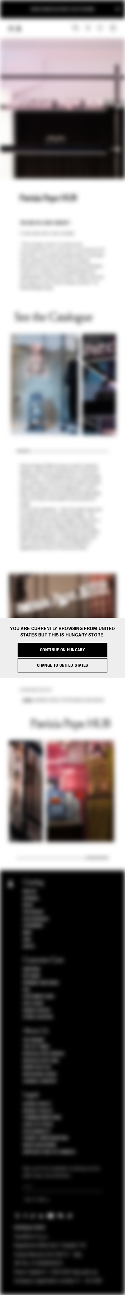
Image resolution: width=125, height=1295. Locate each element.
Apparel (31, 898)
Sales (29, 946)
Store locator (38, 1017)
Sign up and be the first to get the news (62, 9)
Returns (31, 976)
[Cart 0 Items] (114, 28)
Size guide (33, 1003)
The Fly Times (36, 1047)
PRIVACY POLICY (38, 1111)
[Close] (117, 9)
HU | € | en (35, 1200)
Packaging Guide (40, 1074)
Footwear (33, 912)
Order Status (36, 1010)
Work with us (37, 1067)
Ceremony (33, 926)
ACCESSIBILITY (37, 1131)
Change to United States (62, 665)
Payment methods (41, 983)
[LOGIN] (88, 28)
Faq (26, 990)
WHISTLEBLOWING (39, 1145)
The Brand (33, 1040)
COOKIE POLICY (37, 1104)
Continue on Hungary (62, 650)
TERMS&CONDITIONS (42, 1118)
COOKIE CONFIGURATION (45, 1138)
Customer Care (39, 996)
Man (27, 933)
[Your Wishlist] (100, 28)
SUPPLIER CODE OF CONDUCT (49, 1152)
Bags (28, 905)
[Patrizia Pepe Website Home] (18, 28)
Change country (40, 1081)
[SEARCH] (76, 28)
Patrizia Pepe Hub (41, 1061)
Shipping (31, 969)
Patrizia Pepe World (43, 1054)
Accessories (36, 919)
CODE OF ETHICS (38, 1124)
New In (29, 891)
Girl (27, 940)
